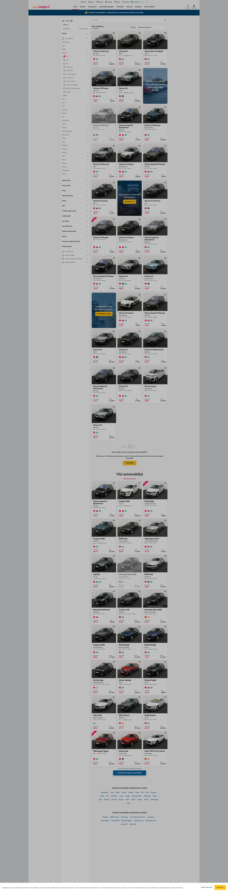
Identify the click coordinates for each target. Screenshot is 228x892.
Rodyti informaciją (206, 887)
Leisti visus (220, 887)
